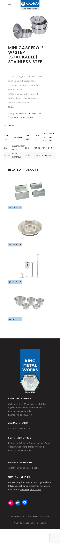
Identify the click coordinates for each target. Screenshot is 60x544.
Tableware (35, 113)
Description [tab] (9, 125)
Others (23, 113)
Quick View (15, 207)
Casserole (27, 117)
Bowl (17, 117)
